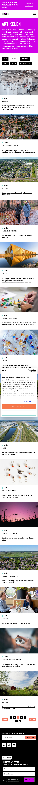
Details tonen (28, 401)
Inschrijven (30, 737)
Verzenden (29, 780)
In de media (25, 59)
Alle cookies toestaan (19, 407)
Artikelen (14, 59)
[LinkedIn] (4, 745)
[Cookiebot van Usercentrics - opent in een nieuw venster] (28, 370)
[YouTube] (14, 745)
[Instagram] (9, 745)
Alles (5, 59)
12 (19, 721)
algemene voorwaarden (12, 781)
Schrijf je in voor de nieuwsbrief (13, 733)
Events (14, 63)
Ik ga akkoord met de (12, 780)
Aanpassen (18, 413)
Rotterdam (7, 757)
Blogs (5, 63)
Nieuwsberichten (25, 63)
